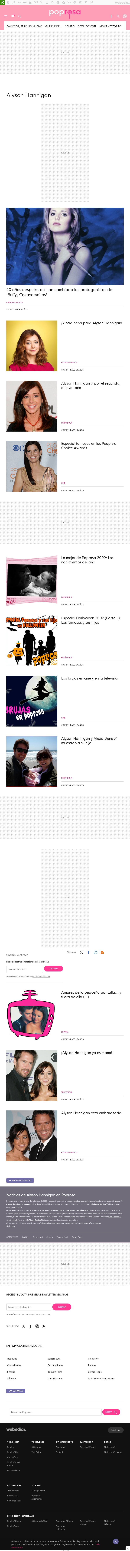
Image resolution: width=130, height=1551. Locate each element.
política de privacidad (41, 976)
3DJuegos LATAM (39, 1521)
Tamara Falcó (62, 1237)
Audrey (10, 309)
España (64, 1031)
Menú (5, 16)
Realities (25, 1237)
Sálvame (11, 1378)
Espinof (59, 1452)
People (12, 1226)
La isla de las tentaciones (101, 1378)
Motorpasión (110, 1447)
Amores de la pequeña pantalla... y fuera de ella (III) (91, 994)
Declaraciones (55, 1365)
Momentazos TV (110, 26)
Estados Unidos (14, 302)
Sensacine (61, 1447)
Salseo (70, 26)
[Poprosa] (65, 13)
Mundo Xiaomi (13, 1470)
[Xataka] (2, 2)
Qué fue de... (53, 26)
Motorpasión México (110, 1523)
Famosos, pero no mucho (24, 26)
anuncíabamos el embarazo (81, 1201)
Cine (63, 483)
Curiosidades (14, 1365)
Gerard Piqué (77, 1237)
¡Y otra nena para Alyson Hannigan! (91, 322)
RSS (102, 951)
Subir (113, 1430)
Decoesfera (13, 1495)
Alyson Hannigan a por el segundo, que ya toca (90, 385)
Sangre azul (38, 1237)
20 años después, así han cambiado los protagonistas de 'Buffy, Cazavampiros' (59, 291)
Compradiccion (14, 1500)
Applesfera (12, 1457)
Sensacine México (64, 1521)
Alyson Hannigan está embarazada (91, 1112)
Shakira (49, 1237)
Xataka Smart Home (13, 1464)
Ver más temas (16, 1391)
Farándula (66, 422)
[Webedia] (16, 1429)
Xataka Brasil (13, 1526)
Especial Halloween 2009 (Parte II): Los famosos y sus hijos (91, 620)
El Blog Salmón (38, 1490)
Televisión (66, 1092)
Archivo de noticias (21, 1180)
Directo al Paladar (88, 1447)
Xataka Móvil (13, 1452)
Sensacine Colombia (61, 1528)
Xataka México (14, 1521)
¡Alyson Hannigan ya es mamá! (87, 1052)
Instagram (124, 16)
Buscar (19, 16)
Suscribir (53, 968)
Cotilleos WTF (87, 26)
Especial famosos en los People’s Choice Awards (88, 445)
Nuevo (12, 16)
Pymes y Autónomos (37, 1497)
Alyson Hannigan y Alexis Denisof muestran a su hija (89, 740)
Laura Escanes (55, 1378)
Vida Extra (36, 1452)
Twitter (117, 16)
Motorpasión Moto (113, 1452)
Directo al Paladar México (88, 1523)
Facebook (111, 16)
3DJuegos (36, 1447)
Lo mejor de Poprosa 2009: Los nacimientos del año (87, 560)
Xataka (10, 1447)
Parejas (92, 1365)
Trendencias (13, 1490)
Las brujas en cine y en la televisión (90, 678)
